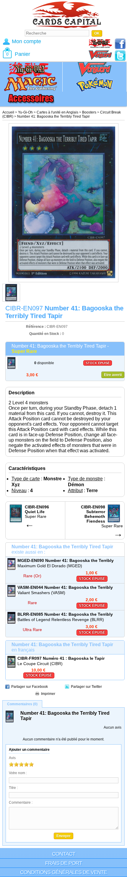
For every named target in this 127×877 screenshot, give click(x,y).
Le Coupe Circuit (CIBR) (40, 663)
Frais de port (63, 863)
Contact (63, 854)
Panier (22, 54)
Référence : (36, 327)
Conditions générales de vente (63, 872)
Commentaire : (20, 802)
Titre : (13, 788)
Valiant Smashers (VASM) (41, 592)
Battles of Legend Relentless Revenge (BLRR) (60, 619)
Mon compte (26, 41)
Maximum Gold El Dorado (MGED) (49, 565)
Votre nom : (18, 773)
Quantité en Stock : (45, 334)
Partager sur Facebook (29, 687)
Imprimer (48, 694)
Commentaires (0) (22, 704)
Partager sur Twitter (86, 687)
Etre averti (113, 375)
